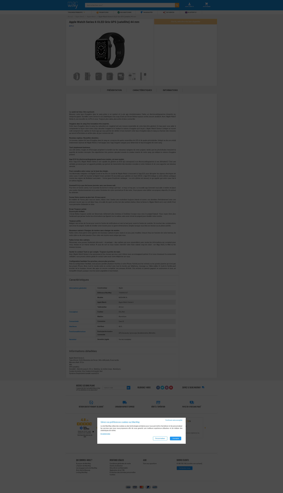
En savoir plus (105, 434)
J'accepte (175, 438)
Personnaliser (160, 438)
